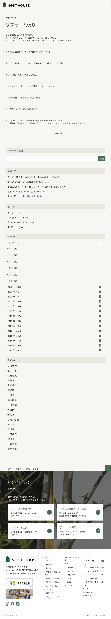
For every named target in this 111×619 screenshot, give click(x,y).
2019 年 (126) (14, 316)
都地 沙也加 (13, 419)
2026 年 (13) (13, 243)
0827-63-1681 (14, 573)
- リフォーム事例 (91, 571)
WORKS (47, 589)
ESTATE (69, 586)
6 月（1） (13, 248)
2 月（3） (13, 274)
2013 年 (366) (14, 345)
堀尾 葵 (10, 390)
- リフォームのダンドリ (94, 574)
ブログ (18, 469)
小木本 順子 (13, 400)
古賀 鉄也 (12, 385)
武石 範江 (12, 434)
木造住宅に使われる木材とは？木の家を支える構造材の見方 (36, 186)
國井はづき (12, 448)
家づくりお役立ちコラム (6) (21, 222)
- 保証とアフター (52, 578)
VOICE (68, 582)
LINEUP (68, 564)
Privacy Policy (13, 616)
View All (59, 133)
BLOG (86, 588)
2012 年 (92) (13, 350)
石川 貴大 (12, 365)
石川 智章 (12, 404)
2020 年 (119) (14, 311)
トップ (8, 469)
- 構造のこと (50, 564)
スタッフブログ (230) (17, 217)
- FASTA (70, 567)
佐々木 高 (12, 370)
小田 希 (10, 380)
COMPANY (88, 592)
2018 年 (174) (14, 321)
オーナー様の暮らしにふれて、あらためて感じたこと (33, 176)
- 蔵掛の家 (71, 574)
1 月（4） (13, 281)
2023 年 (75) (13, 296)
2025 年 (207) (14, 286)
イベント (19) (14, 212)
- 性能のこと (50, 568)
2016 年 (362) (14, 330)
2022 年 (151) (14, 301)
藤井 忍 (10, 424)
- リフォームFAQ (91, 578)
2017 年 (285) (14, 325)
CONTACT (88, 596)
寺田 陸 (10, 409)
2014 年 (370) (14, 340)
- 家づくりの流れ (52, 582)
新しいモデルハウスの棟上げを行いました (28, 181)
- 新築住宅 (49, 593)
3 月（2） (13, 268)
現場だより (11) (15, 227)
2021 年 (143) (14, 306)
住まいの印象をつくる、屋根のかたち (25, 191)
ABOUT (46, 561)
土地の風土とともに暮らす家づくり (24, 196)
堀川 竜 (10, 439)
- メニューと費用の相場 (94, 567)
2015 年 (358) (14, 335)
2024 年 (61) (13, 291)
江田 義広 (12, 375)
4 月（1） (13, 261)
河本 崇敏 (12, 444)
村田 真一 (12, 395)
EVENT (46, 557)
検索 (101, 158)
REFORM (87, 557)
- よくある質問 (51, 585)
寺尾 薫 (10, 414)
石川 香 (10, 429)
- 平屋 (69, 578)
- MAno (70, 571)
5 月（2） (13, 255)
